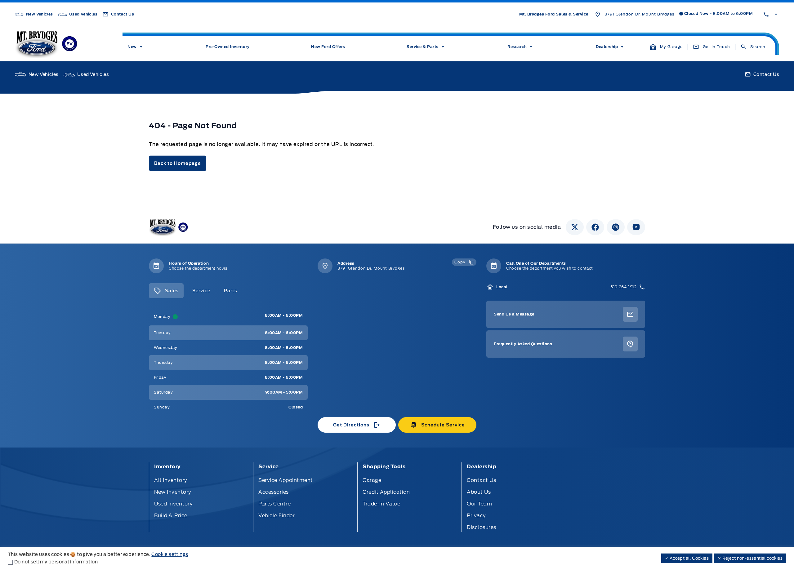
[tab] (166, 290)
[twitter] (575, 227)
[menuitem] (135, 47)
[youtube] (636, 227)
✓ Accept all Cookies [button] (687, 558)
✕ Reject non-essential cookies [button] (750, 558)
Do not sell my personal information (56, 562)
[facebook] (595, 227)
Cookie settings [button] (169, 554)
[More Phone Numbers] (771, 14)
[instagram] (616, 227)
